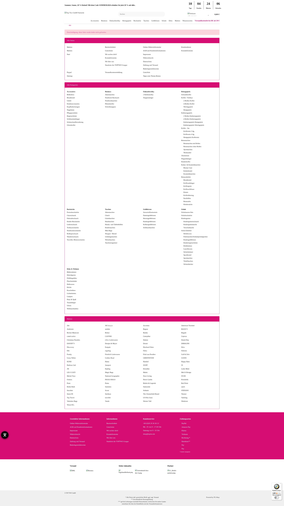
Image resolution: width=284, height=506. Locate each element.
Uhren (69, 305)
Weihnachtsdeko (72, 309)
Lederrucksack (72, 224)
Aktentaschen (109, 94)
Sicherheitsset (188, 252)
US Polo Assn (148, 398)
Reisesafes (187, 201)
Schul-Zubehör (186, 230)
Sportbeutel (187, 255)
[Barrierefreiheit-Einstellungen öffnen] (4, 435)
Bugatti (183, 333)
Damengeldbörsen (149, 215)
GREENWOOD (148, 358)
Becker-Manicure (73, 333)
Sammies (108, 387)
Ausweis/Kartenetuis (150, 212)
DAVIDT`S (71, 343)
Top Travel (70, 398)
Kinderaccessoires (73, 104)
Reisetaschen (185, 140)
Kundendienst (186, 47)
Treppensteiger (148, 98)
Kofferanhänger (188, 183)
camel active (71, 336)
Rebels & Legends (149, 383)
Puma (107, 383)
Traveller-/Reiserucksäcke (76, 240)
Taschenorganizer (111, 243)
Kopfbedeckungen (73, 107)
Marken (69, 47)
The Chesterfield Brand (151, 394)
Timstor (183, 394)
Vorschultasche (188, 227)
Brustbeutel (71, 98)
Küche (69, 287)
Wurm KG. (70, 405)
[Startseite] (65, 25)
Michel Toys (71, 376)
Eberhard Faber (148, 347)
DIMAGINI (185, 343)
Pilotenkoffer (109, 104)
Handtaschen (109, 221)
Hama (107, 361)
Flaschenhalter (72, 281)
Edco (183, 347)
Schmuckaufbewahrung (75, 122)
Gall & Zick (185, 354)
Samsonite (146, 387)
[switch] (276, 497)
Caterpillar (146, 336)
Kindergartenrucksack (191, 221)
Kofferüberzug (188, 195)
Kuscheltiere (71, 290)
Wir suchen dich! (111, 54)
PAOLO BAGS (110, 379)
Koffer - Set (185, 128)
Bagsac (145, 329)
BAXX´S (184, 329)
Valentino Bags (72, 401)
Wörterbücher (188, 264)
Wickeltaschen (110, 240)
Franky (69, 354)
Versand (156, 497)
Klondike (146, 369)
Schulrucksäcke (186, 215)
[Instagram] (137, 487)
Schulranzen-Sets (187, 212)
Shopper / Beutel (111, 234)
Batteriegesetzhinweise (151, 69)
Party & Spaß (71, 299)
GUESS (183, 358)
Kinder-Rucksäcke (73, 221)
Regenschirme (72, 116)
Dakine (145, 340)
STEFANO (185, 390)
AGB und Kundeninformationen (154, 51)
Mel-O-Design (186, 372)
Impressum (147, 54)
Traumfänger (71, 302)
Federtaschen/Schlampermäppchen (195, 237)
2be (68, 325)
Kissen (185, 192)
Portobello (184, 379)
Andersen (70, 329)
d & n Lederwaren (111, 340)
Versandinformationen (155, 504)
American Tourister (188, 325)
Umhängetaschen (111, 237)
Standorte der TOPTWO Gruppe (116, 65)
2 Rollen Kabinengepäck (192, 116)
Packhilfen (187, 198)
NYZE (183, 376)
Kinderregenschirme (190, 243)
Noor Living (147, 376)
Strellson (108, 394)
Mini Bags (108, 230)
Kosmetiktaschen (189, 174)
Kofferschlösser (188, 189)
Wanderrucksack (72, 237)
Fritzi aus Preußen (149, 354)
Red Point (184, 383)
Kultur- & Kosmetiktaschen (190, 165)
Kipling (107, 369)
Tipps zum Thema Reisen (152, 76)
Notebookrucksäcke (74, 230)
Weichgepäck (188, 107)
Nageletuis (70, 110)
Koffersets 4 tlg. (189, 134)
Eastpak (107, 347)
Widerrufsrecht (148, 58)
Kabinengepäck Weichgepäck (193, 125)
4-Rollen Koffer (188, 104)
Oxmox (69, 379)
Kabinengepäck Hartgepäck (193, 122)
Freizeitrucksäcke (73, 212)
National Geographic (112, 376)
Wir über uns (109, 61)
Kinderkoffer (185, 162)
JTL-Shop (216, 497)
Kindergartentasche (190, 224)
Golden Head (109, 358)
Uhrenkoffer (71, 125)
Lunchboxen (187, 249)
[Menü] (280, 484)
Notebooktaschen (111, 101)
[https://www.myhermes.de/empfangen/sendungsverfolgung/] (89, 470)
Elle (68, 351)
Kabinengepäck (186, 113)
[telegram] (151, 487)
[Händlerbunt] (126, 471)
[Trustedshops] (142, 472)
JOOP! (145, 365)
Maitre (145, 372)
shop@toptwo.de (149, 434)
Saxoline (70, 390)
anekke (107, 329)
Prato (68, 383)
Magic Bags (109, 372)
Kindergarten (185, 218)
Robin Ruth (71, 387)
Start (68, 54)
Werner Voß (147, 401)
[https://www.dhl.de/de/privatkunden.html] (72, 470)
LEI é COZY (71, 372)
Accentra (146, 325)
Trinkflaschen (188, 261)
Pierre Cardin (147, 379)
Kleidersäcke (187, 204)
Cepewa (184, 336)
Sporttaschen (187, 149)
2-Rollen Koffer (188, 101)
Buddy (145, 333)
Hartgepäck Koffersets (191, 137)
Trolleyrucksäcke (73, 227)
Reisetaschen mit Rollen (191, 143)
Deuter (145, 343)
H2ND (69, 361)
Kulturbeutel (187, 171)
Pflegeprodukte (72, 113)
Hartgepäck (187, 110)
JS (182, 365)
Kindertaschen (110, 227)
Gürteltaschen (110, 218)
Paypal (69, 72)
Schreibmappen (110, 107)
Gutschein (146, 72)
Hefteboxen (187, 234)
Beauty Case (187, 168)
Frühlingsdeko (72, 278)
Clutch (107, 215)
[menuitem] (95, 21)
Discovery (70, 347)
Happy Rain (185, 361)
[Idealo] (175, 472)
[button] (205, 14)
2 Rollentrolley (148, 94)
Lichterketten (71, 293)
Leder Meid (185, 369)
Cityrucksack (71, 215)
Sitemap (69, 76)
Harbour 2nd (71, 365)
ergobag (108, 351)
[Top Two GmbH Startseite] (74, 13)
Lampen (70, 296)
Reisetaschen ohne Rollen (192, 146)
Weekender (187, 153)
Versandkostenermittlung (113, 72)
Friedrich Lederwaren (112, 354)
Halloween (70, 284)
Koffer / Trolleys (187, 98)
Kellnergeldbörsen (149, 224)
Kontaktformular (111, 58)
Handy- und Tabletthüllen (114, 224)
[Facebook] (130, 487)
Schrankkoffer (186, 94)
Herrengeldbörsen (149, 218)
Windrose (184, 401)
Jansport (108, 365)
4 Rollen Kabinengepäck (192, 119)
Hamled (146, 361)
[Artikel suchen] (162, 14)
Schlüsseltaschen (149, 227)
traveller (108, 398)
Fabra (145, 351)
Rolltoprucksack (72, 234)
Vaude (107, 401)
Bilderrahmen (71, 272)
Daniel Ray (185, 340)
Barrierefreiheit (110, 47)
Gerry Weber (71, 358)
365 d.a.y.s (109, 325)
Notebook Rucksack (112, 98)
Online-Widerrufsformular (152, 47)
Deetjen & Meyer (111, 343)
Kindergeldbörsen (149, 221)
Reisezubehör (186, 177)
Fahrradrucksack (72, 218)
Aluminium (185, 156)
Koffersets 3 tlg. (189, 131)
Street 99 (70, 394)
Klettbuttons (187, 246)
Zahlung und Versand (150, 65)
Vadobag (184, 398)
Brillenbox (70, 94)
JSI (68, 369)
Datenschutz (147, 61)
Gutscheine (109, 51)
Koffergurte (187, 186)
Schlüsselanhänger (73, 119)
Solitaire (146, 390)
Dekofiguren (71, 275)
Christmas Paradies (73, 340)
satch (183, 387)
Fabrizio (184, 351)
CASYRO (108, 336)
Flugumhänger (186, 159)
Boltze (107, 333)
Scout (107, 390)
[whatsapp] (144, 487)
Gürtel (69, 101)
